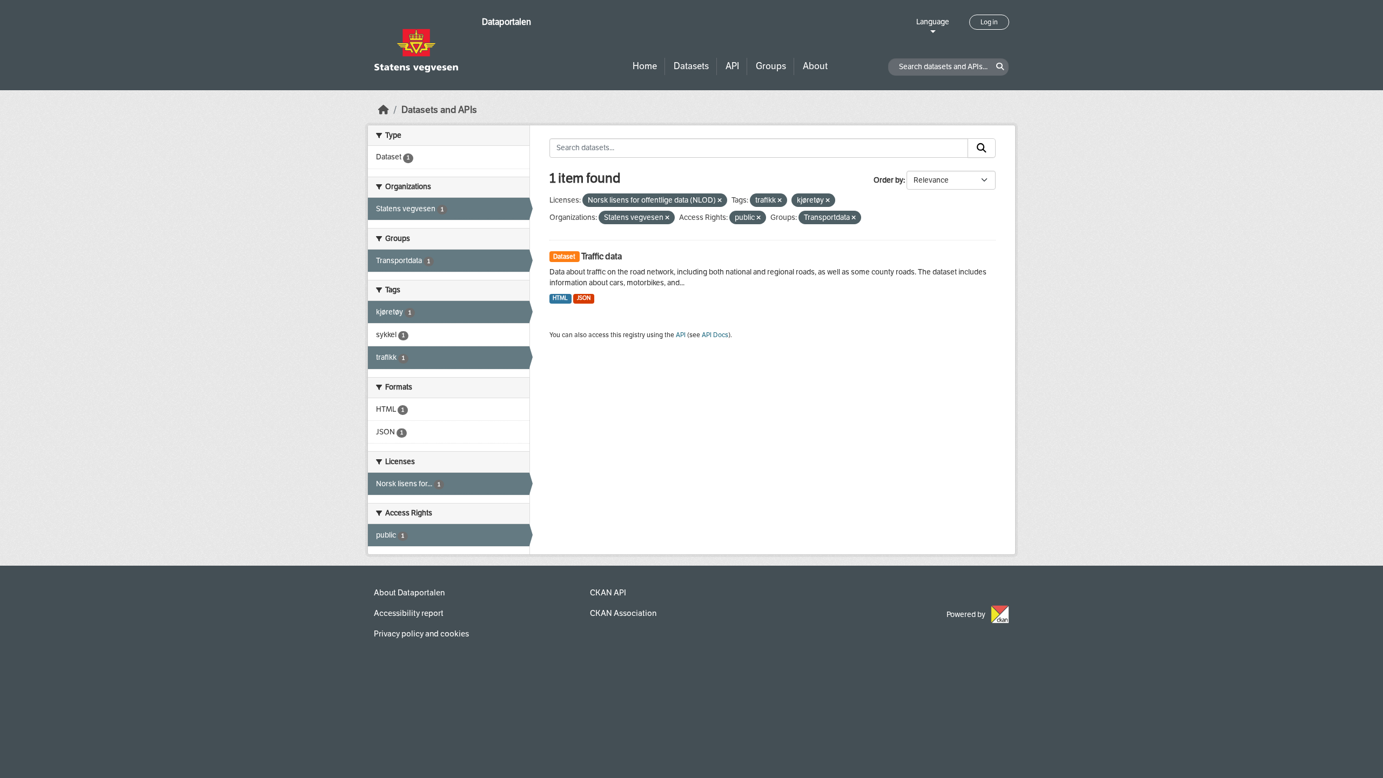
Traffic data (601, 256)
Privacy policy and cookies (421, 634)
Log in (989, 22)
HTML (560, 297)
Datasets (691, 66)
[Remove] (719, 200)
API (732, 66)
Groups (771, 66)
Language (932, 21)
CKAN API (608, 593)
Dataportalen (506, 22)
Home (645, 66)
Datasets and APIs (439, 110)
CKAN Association (623, 613)
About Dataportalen (409, 593)
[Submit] (982, 148)
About (815, 66)
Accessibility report (409, 613)
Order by (888, 180)
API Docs (715, 335)
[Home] (383, 110)
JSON (583, 297)
